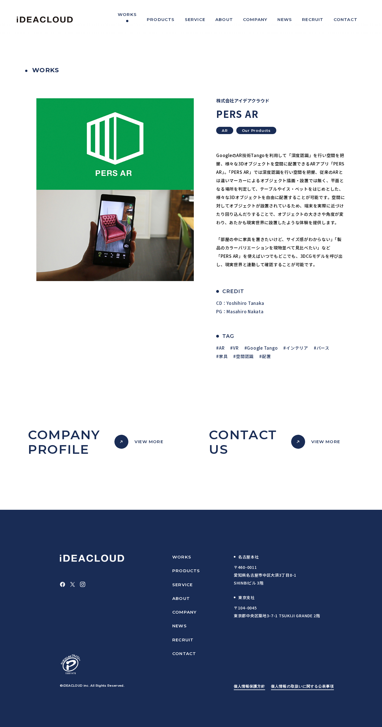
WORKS (181, 557)
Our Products (256, 130)
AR (225, 130)
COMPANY (184, 612)
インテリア (297, 348)
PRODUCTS (186, 570)
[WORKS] (127, 19)
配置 (266, 356)
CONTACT (184, 653)
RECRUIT (183, 639)
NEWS (179, 625)
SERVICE (182, 584)
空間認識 (245, 356)
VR (236, 348)
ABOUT (181, 598)
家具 (223, 356)
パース (323, 348)
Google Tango (262, 348)
